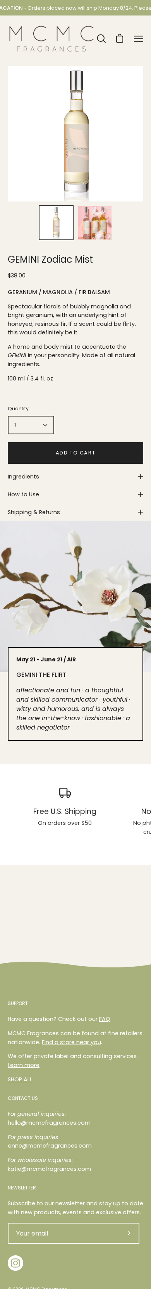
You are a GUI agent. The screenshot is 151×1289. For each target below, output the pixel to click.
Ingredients (23, 476)
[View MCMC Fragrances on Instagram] (15, 1263)
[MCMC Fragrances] (51, 38)
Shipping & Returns (34, 512)
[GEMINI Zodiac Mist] (56, 222)
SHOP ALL (20, 1079)
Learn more (23, 1065)
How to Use (23, 494)
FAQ (104, 1019)
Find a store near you (71, 1042)
